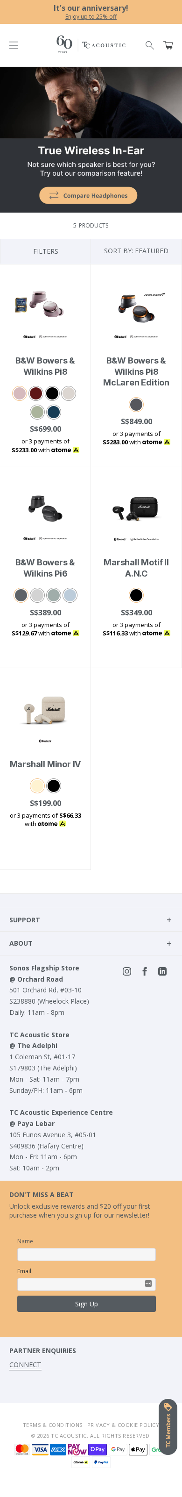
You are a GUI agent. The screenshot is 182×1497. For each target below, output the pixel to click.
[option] (91, 12)
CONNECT (25, 1364)
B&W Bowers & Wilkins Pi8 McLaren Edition (136, 371)
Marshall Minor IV (45, 764)
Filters (45, 251)
